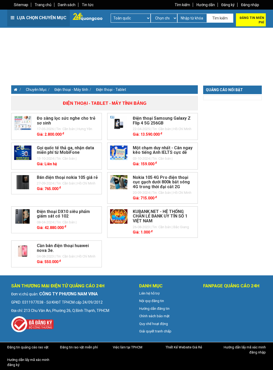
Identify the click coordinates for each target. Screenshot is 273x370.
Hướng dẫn (205, 5)
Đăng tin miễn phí (252, 20)
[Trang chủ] (14, 89)
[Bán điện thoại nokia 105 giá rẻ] (22, 182)
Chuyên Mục (36, 89)
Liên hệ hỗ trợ (149, 293)
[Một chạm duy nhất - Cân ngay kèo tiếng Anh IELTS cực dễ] (118, 152)
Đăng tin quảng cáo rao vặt (28, 347)
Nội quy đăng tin (151, 301)
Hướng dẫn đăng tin (154, 309)
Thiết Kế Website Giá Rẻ (184, 347)
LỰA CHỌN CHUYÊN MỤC (41, 17)
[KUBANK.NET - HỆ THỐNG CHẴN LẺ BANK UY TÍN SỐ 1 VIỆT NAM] (118, 216)
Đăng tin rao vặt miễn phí (79, 347)
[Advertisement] (73, 64)
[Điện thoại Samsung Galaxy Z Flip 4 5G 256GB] (118, 123)
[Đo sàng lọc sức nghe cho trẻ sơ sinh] (22, 123)
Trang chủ (43, 5)
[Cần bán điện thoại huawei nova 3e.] (22, 250)
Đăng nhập (250, 5)
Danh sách (66, 5)
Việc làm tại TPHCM (127, 347)
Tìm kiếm (182, 5)
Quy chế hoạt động (153, 324)
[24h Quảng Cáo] (87, 16)
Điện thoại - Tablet (111, 89)
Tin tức (88, 5)
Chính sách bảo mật (154, 316)
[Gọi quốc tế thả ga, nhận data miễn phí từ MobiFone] (22, 152)
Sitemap (21, 5)
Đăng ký (228, 5)
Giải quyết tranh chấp (155, 331)
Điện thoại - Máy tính (71, 89)
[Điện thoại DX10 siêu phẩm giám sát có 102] (22, 216)
